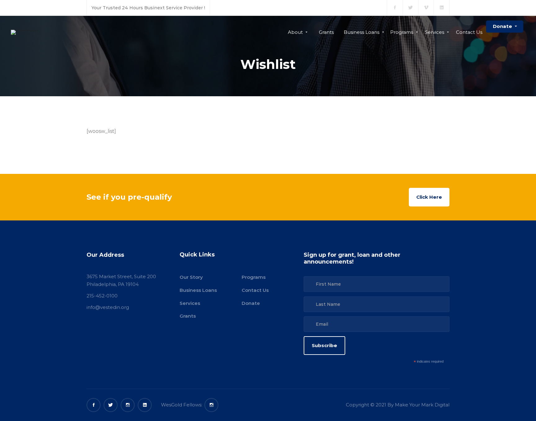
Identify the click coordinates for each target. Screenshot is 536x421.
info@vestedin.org (108, 307)
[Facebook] (93, 405)
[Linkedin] (145, 405)
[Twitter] (111, 405)
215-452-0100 (102, 296)
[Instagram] (128, 405)
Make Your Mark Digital (422, 405)
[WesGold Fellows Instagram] (211, 405)
